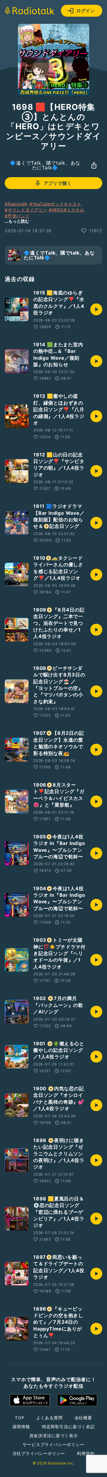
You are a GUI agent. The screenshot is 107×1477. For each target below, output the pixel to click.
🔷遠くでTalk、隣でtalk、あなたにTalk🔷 (45, 165)
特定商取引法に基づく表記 (68, 1426)
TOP (19, 1417)
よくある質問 (49, 1417)
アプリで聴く (58, 183)
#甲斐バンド (17, 215)
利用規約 (86, 1453)
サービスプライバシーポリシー (53, 1444)
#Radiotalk (16, 203)
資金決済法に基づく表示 (53, 1435)
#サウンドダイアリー (26, 209)
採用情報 (21, 1426)
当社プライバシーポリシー (38, 1453)
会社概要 (83, 1417)
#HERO (56, 209)
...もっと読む (17, 221)
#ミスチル (74, 209)
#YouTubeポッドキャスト (55, 203)
